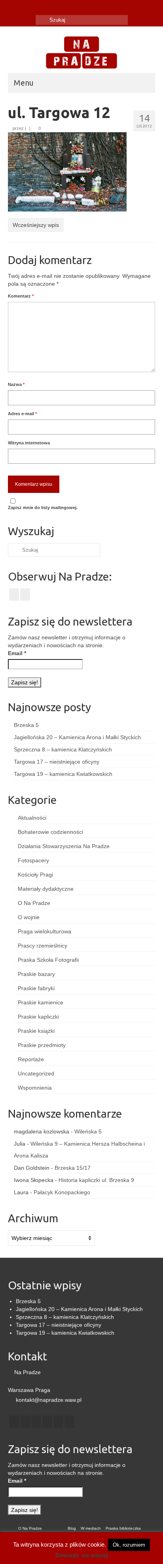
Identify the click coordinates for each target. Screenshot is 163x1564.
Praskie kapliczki (38, 1016)
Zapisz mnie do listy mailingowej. (43, 507)
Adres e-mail (22, 413)
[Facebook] (13, 6)
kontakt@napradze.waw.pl (48, 1400)
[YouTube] (47, 1422)
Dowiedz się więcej (81, 1555)
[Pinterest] (58, 1422)
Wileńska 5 (88, 1131)
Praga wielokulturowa (44, 931)
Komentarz (21, 296)
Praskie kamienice (40, 1002)
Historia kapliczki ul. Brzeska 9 (96, 1180)
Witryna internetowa (29, 442)
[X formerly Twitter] (25, 1422)
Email (17, 653)
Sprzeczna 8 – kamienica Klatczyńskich (63, 749)
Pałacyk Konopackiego (62, 1192)
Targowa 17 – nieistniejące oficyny (56, 762)
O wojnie (29, 917)
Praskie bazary (36, 974)
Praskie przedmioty (42, 1045)
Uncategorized (36, 1073)
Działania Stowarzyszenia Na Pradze (64, 846)
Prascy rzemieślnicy (42, 945)
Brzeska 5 (26, 725)
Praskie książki (36, 1031)
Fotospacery (33, 860)
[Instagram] (25, 6)
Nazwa (16, 384)
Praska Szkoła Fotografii (48, 960)
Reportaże (31, 1059)
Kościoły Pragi (35, 874)
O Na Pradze (34, 903)
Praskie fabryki (36, 988)
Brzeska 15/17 (73, 1168)
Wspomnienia (35, 1087)
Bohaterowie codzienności (50, 832)
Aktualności (32, 818)
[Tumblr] (36, 6)
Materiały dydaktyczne (46, 889)
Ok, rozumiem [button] (129, 1545)
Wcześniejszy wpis (36, 225)
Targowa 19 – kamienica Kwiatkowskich (63, 774)
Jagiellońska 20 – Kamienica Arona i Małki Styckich (77, 737)
